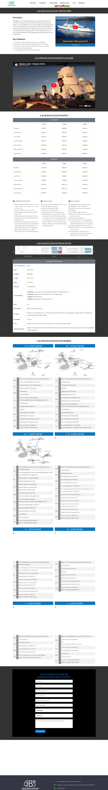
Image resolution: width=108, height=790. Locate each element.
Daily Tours (33, 3)
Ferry (74, 3)
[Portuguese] (66, 6)
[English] (58, 6)
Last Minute (81, 3)
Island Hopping (53, 3)
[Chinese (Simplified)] (56, 6)
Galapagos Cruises (64, 3)
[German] (63, 6)
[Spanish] (68, 6)
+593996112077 (61, 788)
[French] (61, 6)
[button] (75, 27)
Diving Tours (42, 3)
